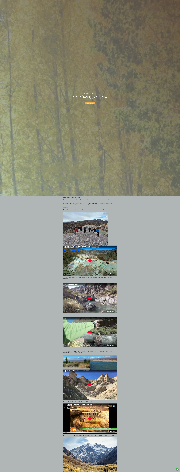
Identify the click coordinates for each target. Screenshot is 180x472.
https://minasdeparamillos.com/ (77, 203)
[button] (90, 103)
